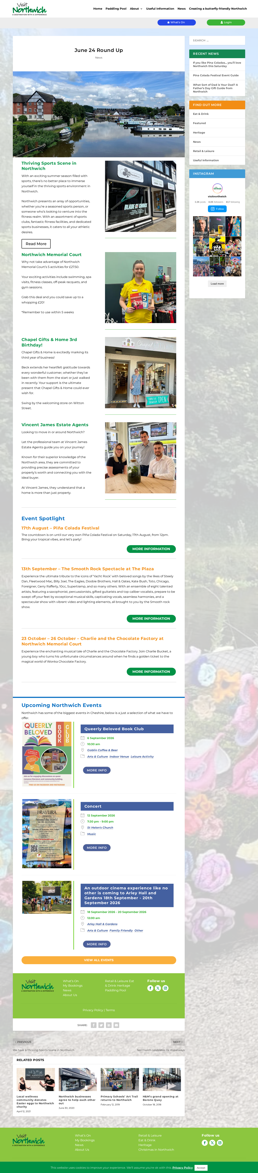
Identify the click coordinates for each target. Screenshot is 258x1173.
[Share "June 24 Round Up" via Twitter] (101, 1025)
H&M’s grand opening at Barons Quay (160, 1098)
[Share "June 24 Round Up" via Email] (116, 1025)
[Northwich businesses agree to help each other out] (78, 1079)
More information (151, 549)
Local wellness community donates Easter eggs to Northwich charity (35, 1102)
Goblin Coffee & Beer (102, 750)
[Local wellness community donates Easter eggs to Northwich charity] (36, 1079)
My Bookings (73, 985)
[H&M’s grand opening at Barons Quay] (162, 1079)
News (182, 8)
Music (91, 834)
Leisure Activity (142, 756)
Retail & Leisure (116, 981)
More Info (97, 770)
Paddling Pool (116, 8)
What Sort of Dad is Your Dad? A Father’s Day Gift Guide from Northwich (215, 88)
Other (138, 930)
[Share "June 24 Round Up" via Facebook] (93, 1025)
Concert (93, 806)
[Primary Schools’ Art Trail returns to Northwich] (120, 1079)
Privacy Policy (93, 1010)
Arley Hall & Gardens (102, 924)
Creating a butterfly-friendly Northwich (218, 8)
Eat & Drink (201, 114)
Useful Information (160, 8)
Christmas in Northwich (156, 1149)
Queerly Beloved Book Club (114, 729)
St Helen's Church (100, 827)
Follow (220, 208)
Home (97, 8)
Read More (36, 244)
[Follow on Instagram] (165, 988)
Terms (110, 1010)
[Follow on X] (158, 988)
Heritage (123, 985)
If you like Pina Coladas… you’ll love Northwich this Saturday (217, 64)
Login (228, 22)
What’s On (71, 981)
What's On (178, 22)
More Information (151, 672)
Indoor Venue (119, 756)
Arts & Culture (97, 756)
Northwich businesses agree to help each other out (77, 1100)
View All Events (99, 960)
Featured (199, 123)
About (134, 8)
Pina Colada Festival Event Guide (216, 75)
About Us (70, 995)
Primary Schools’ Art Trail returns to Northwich (119, 1098)
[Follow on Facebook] (150, 988)
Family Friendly (121, 930)
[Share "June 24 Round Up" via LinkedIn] (109, 1025)
